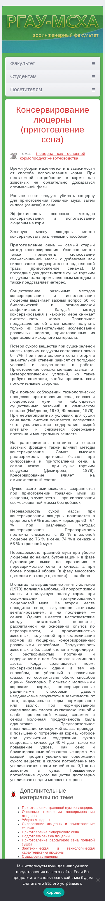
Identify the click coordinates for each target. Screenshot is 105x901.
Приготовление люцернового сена (50, 832)
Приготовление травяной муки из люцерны (58, 808)
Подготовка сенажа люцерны (46, 836)
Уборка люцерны (36, 820)
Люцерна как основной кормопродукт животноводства (52, 155)
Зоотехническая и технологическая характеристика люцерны (58, 850)
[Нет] (98, 880)
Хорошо (54, 892)
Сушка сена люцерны (40, 857)
